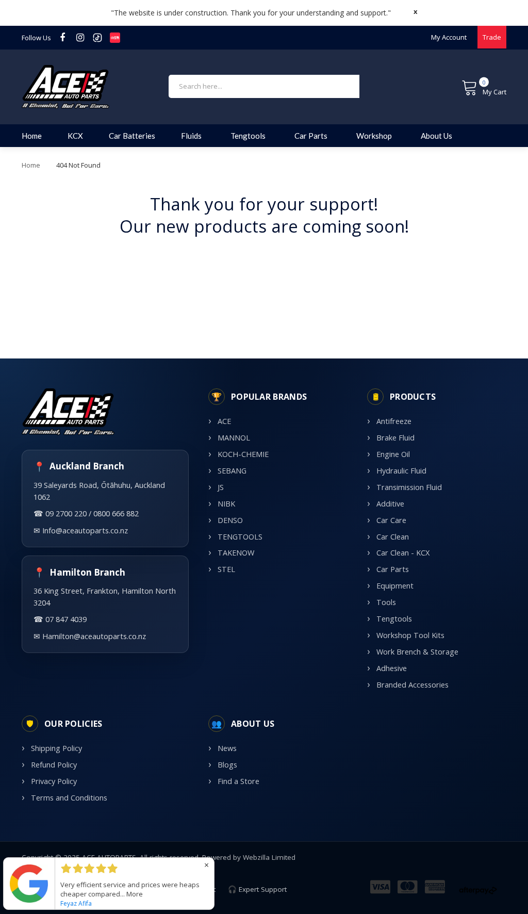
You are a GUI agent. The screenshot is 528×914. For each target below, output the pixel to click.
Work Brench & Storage (417, 652)
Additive (390, 504)
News (227, 748)
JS (221, 487)
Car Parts (392, 569)
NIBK (226, 504)
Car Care (391, 520)
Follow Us (36, 37)
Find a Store (238, 781)
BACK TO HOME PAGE (264, 259)
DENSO (230, 520)
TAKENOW (236, 553)
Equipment (395, 586)
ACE (224, 421)
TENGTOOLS (240, 537)
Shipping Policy (56, 748)
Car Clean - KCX (403, 553)
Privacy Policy (54, 781)
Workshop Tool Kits (410, 635)
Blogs (227, 765)
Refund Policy (54, 765)
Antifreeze (393, 421)
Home (31, 165)
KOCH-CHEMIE (243, 454)
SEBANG (232, 471)
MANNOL (234, 438)
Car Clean (392, 537)
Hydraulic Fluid (401, 471)
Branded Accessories (412, 685)
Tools (386, 602)
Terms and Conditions (69, 798)
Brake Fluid (395, 438)
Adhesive (391, 668)
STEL (226, 569)
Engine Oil (393, 454)
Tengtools (394, 619)
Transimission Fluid (409, 487)
